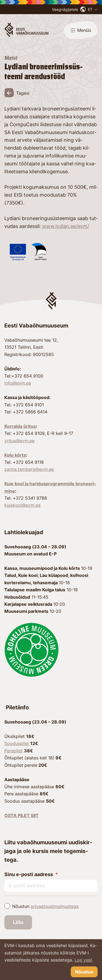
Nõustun (45, 906)
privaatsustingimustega (55, 906)
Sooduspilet (17, 743)
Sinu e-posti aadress (28, 874)
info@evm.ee (17, 383)
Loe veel (83, 960)
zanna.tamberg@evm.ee (29, 469)
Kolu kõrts (15, 455)
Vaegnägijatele (65, 9)
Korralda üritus (20, 426)
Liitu (18, 922)
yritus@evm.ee (19, 440)
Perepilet (13, 750)
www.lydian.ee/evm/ (65, 226)
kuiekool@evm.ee (22, 505)
